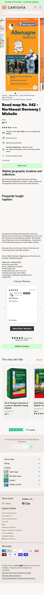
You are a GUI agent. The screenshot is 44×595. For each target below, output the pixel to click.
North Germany (32, 183)
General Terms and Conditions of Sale (16, 573)
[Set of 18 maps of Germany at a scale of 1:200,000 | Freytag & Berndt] (16, 390)
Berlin (4, 179)
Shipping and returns (9, 527)
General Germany (23, 179)
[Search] (40, 12)
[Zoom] (35, 87)
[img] (13, 290)
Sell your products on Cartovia (11, 530)
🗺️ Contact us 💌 (7, 516)
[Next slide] (40, 307)
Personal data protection (11, 576)
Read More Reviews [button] (22, 328)
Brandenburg (11, 179)
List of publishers (7, 533)
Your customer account (9, 519)
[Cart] (35, 7)
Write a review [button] (22, 346)
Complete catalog (7, 536)
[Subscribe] (31, 447)
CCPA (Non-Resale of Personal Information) (18, 578)
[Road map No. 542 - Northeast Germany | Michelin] (22, 214)
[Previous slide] (4, 307)
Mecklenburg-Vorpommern (11, 181)
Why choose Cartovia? (9, 513)
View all (39, 359)
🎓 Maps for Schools (8, 539)
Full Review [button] (13, 320)
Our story (5, 521)
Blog (3, 524)
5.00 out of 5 (28, 338)
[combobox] (22, 12)
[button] (6, 127)
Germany (33, 179)
